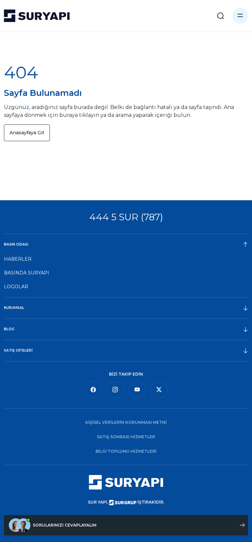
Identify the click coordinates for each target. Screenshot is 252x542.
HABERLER (18, 259)
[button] (240, 16)
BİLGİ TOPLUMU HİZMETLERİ (126, 451)
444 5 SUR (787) (126, 217)
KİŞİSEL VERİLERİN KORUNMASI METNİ (126, 422)
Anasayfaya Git (27, 133)
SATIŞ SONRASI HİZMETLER (126, 436)
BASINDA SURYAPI (26, 273)
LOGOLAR (16, 287)
